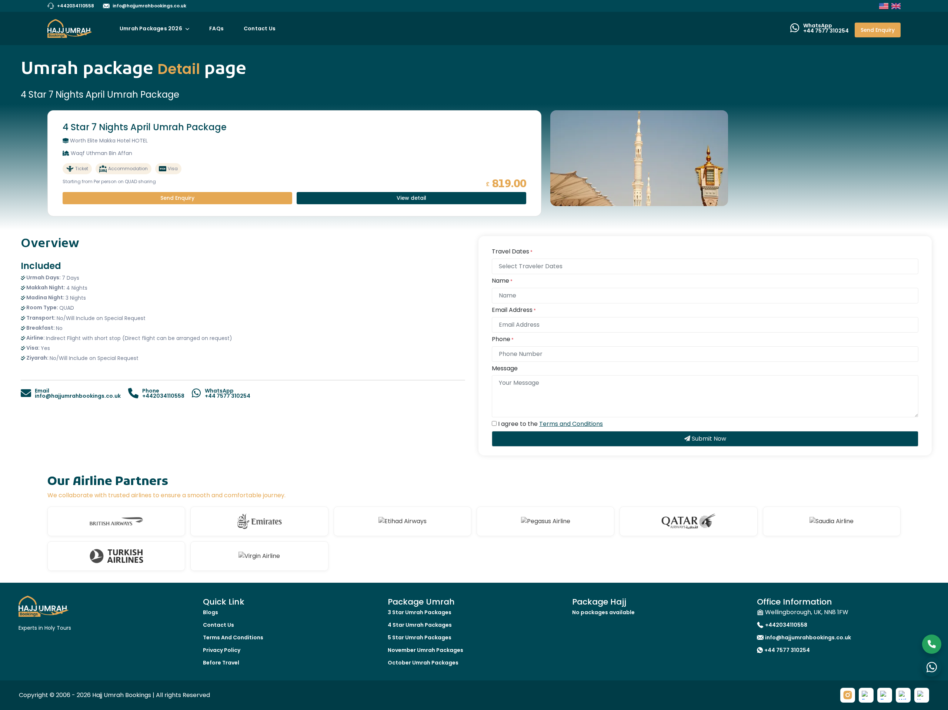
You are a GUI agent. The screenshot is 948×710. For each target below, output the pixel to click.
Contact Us (260, 28)
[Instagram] (847, 695)
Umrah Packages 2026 (151, 28)
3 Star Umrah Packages (419, 612)
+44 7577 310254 (787, 650)
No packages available (603, 612)
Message (505, 368)
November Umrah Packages (425, 650)
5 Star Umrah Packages (419, 637)
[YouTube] (921, 695)
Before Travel (221, 662)
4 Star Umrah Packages (420, 625)
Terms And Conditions (233, 637)
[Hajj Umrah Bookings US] (883, 6)
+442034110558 (75, 6)
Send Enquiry (878, 30)
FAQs (216, 28)
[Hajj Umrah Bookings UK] (896, 6)
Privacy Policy (221, 650)
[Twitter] (884, 695)
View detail (411, 198)
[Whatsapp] (903, 695)
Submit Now (708, 438)
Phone (503, 339)
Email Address (514, 310)
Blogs (210, 612)
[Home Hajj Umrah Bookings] (44, 606)
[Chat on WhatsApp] (931, 667)
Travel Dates (512, 252)
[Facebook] (866, 695)
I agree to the (550, 424)
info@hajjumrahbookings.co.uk (149, 6)
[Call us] (931, 644)
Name (502, 281)
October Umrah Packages (423, 662)
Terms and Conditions (571, 424)
